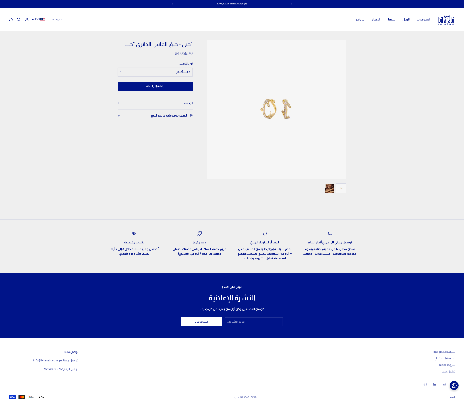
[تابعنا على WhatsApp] (425, 384)
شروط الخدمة (446, 364)
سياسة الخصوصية (444, 351)
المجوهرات (423, 19)
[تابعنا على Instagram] (444, 384)
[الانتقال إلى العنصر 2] (329, 188)
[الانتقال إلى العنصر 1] (341, 188)
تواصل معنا (448, 371)
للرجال (406, 19)
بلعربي (237, 397)
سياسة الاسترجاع (445, 358)
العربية (59, 19)
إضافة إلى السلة (155, 86)
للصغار (391, 19)
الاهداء (376, 19)
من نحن (359, 19)
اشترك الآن (201, 321)
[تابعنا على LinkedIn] (434, 384)
